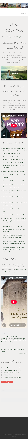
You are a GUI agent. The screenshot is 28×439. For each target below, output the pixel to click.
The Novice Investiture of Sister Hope (14, 368)
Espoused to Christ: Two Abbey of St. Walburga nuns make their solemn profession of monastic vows (13, 249)
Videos (6, 342)
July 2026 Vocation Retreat (11, 373)
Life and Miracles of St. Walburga (13, 377)
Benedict (3, 340)
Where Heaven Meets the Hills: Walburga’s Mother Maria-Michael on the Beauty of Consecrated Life (15, 165)
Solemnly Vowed (8, 375)
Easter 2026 (23, 353)
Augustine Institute (20, 338)
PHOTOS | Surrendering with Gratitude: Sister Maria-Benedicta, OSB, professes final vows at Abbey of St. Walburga (15, 151)
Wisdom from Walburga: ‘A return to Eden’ (14, 171)
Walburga (11, 342)
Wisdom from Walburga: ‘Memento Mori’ (14, 181)
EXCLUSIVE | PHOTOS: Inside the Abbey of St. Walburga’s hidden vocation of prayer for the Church (14, 221)
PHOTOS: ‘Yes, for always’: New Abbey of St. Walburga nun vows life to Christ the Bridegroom (14, 229)
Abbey (13, 338)
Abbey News (9, 336)
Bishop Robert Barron (11, 340)
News (2, 342)
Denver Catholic (13, 143)
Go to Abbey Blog (6, 382)
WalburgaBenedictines (21, 37)
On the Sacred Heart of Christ (12, 370)
